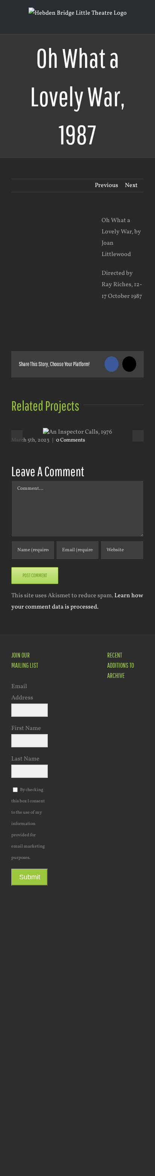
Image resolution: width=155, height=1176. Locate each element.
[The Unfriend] (120, 972)
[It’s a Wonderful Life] (120, 1157)
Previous (106, 185)
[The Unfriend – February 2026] (120, 905)
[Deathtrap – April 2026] (120, 793)
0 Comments (70, 440)
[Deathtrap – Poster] (120, 832)
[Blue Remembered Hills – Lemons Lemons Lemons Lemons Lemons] (120, 1119)
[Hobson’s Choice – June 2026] (120, 699)
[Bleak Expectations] (120, 1083)
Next (131, 185)
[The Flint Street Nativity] (120, 934)
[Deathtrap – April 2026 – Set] (120, 862)
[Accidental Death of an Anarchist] (120, 1045)
